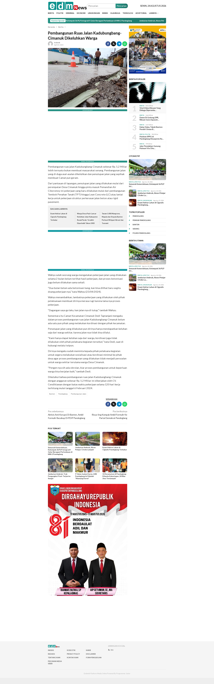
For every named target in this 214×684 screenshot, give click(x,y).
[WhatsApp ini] (124, 43)
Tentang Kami (54, 658)
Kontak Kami (72, 658)
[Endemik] (67, 5)
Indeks (51, 650)
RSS (112, 650)
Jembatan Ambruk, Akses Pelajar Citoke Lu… (151, 194)
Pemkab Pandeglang (142, 220)
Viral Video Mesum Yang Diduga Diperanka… (150, 109)
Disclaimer (91, 654)
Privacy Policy (73, 654)
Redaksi (51, 654)
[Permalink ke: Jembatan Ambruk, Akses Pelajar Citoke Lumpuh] (87, 439)
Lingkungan (147, 200)
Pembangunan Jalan (78, 394)
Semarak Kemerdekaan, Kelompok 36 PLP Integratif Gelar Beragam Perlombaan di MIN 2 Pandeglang (60, 450)
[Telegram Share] (119, 43)
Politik (147, 134)
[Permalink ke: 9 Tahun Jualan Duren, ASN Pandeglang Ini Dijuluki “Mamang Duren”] (87, 465)
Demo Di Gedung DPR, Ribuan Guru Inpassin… (149, 118)
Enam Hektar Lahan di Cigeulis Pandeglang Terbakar (58, 217)
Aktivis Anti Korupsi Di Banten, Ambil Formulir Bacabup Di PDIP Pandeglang (66, 414)
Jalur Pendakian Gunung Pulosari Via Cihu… (150, 147)
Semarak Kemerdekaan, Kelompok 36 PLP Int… (146, 185)
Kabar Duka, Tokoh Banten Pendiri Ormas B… (151, 128)
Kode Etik (71, 650)
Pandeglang (62, 394)
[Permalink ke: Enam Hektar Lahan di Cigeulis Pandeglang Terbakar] (114, 439)
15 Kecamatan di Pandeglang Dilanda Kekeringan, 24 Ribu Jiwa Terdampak (114, 476)
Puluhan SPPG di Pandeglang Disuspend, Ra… (152, 137)
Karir (88, 650)
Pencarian (122, 5)
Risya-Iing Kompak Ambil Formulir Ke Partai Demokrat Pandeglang (109, 414)
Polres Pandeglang (141, 233)
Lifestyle (137, 182)
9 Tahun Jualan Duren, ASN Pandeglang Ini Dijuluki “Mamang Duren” (86, 476)
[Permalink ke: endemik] (50, 43)
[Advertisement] (107, 619)
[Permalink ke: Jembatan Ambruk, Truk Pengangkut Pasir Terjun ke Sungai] (60, 465)
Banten (52, 394)
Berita (142, 105)
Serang (136, 229)
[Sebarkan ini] (108, 43)
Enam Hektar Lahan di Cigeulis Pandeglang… (151, 203)
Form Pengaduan (93, 658)
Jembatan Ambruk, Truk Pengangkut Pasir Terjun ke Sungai (59, 476)
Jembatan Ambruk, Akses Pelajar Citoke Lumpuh (132, 21)
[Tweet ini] (113, 43)
